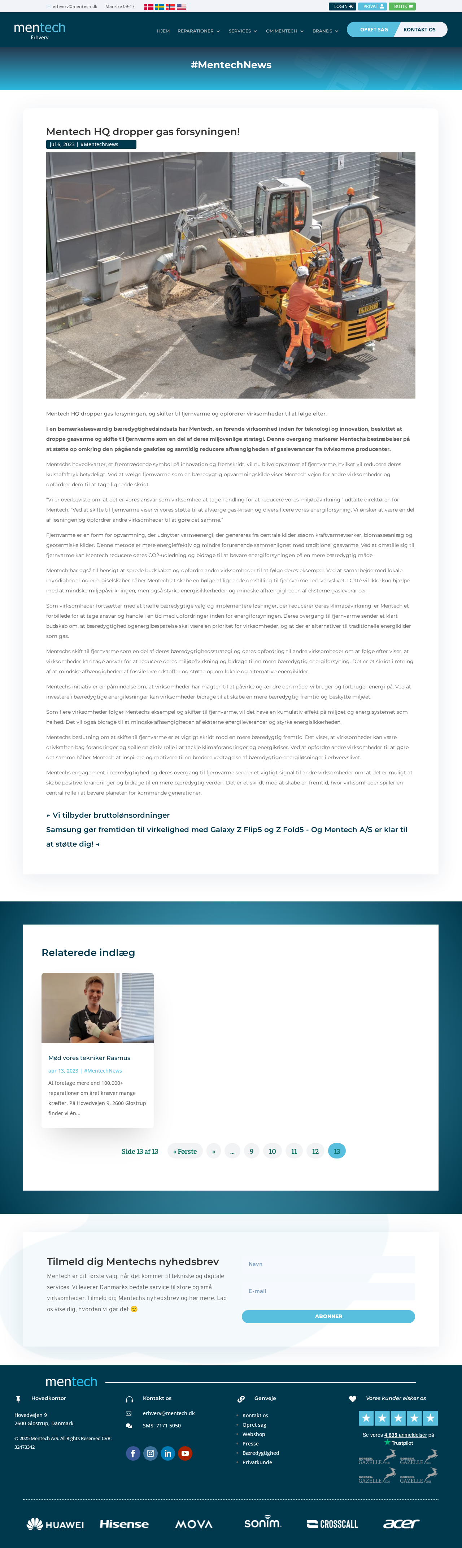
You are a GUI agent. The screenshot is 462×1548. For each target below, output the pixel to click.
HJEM (163, 31)
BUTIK (400, 6)
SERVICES (240, 31)
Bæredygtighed (261, 1452)
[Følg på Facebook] (133, 1453)
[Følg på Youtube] (185, 1453)
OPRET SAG (374, 29)
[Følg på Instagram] (150, 1453)
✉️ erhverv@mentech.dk (71, 6)
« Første (185, 1150)
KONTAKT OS (420, 29)
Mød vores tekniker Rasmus (89, 1058)
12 (315, 1150)
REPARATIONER (196, 31)
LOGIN (341, 6)
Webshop (254, 1434)
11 (294, 1150)
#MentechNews (99, 144)
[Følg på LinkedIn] (168, 1453)
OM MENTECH (281, 31)
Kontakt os (255, 1415)
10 (272, 1150)
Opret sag (254, 1424)
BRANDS (322, 31)
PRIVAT (370, 6)
